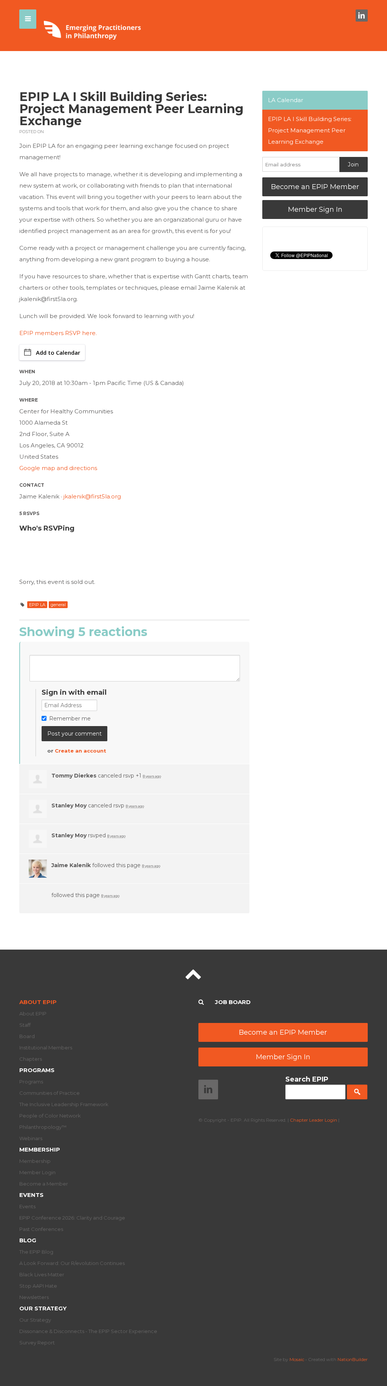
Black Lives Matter (41, 1274)
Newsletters (34, 1297)
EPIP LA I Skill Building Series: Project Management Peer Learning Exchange (309, 130)
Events (31, 1194)
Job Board (233, 1002)
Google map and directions (58, 468)
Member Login (37, 1172)
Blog (27, 1240)
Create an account (80, 751)
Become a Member (43, 1184)
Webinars (30, 1138)
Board (27, 1036)
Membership (39, 1149)
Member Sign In (315, 209)
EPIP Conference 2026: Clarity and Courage (72, 1218)
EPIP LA (37, 604)
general (58, 604)
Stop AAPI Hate (38, 1286)
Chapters (30, 1059)
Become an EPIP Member (315, 187)
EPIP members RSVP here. (58, 333)
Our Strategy (43, 1308)
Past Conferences (41, 1229)
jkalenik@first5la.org (92, 496)
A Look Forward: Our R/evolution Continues (72, 1263)
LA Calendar (285, 100)
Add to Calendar (58, 352)
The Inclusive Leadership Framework (63, 1104)
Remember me (70, 718)
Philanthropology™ (43, 1127)
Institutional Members (45, 1048)
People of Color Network (50, 1116)
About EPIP (38, 1002)
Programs (36, 1070)
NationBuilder (352, 1359)
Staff (25, 1025)
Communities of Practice (49, 1093)
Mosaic (296, 1359)
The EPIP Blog (36, 1252)
